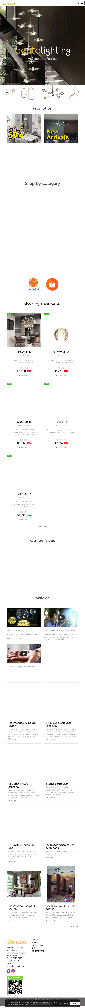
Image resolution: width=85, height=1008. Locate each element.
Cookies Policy (29, 1004)
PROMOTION (37, 945)
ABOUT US (36, 942)
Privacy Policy (17, 1004)
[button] (78, 3)
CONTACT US (38, 951)
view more (42, 526)
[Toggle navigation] (82, 3)
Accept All (75, 1003)
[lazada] (33, 284)
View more (12, 739)
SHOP (34, 948)
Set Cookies (64, 1003)
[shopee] (52, 284)
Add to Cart (24, 375)
